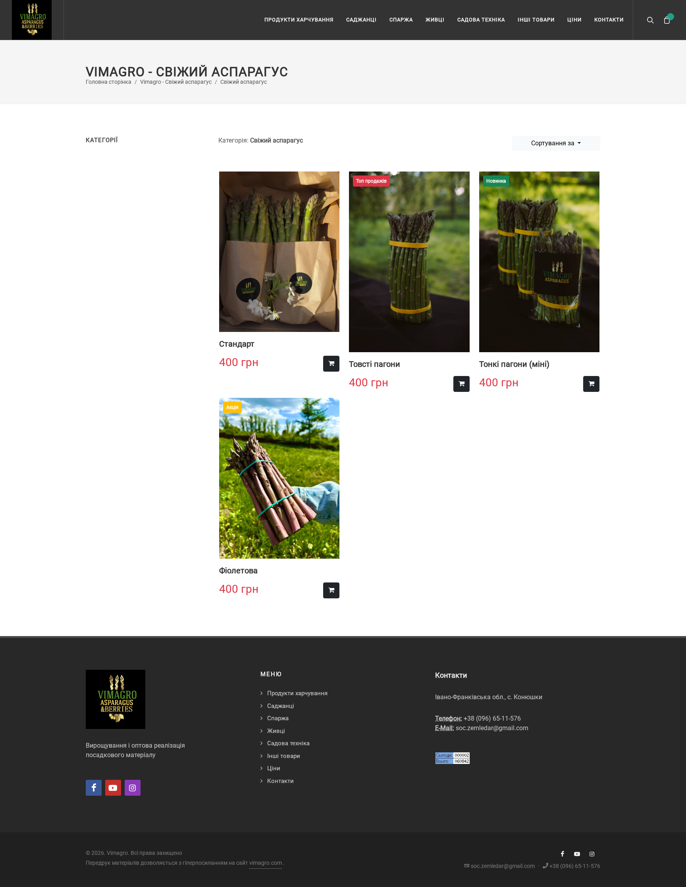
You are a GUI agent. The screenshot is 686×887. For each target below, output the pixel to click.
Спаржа (401, 20)
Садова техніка (481, 20)
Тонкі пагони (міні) (514, 364)
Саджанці (361, 20)
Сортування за (553, 143)
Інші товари (536, 20)
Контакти (609, 20)
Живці (435, 20)
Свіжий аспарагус (243, 82)
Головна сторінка (108, 82)
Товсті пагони (374, 364)
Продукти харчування (298, 20)
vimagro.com (265, 863)
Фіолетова (238, 570)
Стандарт (236, 344)
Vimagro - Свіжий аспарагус (176, 82)
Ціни (574, 20)
